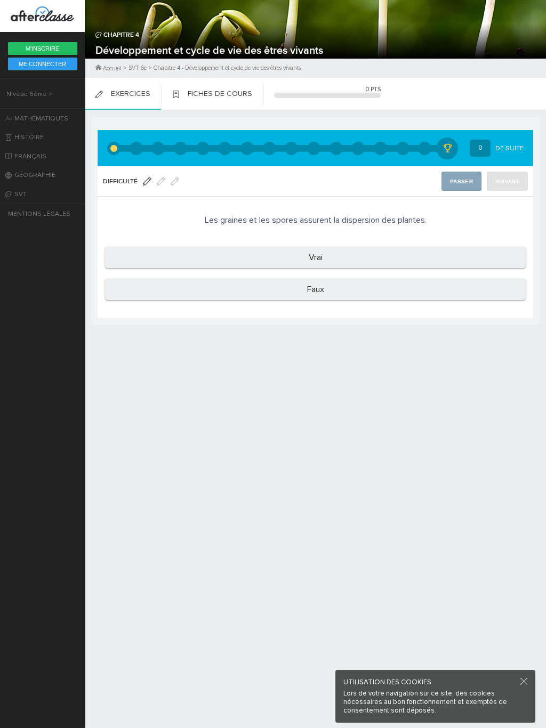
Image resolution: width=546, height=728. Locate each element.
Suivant (507, 181)
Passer (461, 181)
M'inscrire (42, 48)
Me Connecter (42, 64)
